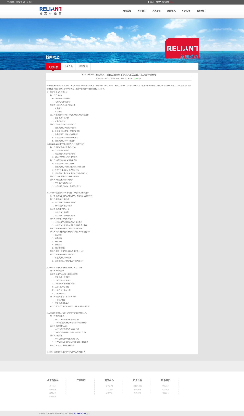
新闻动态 (171, 11)
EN (171, 2)
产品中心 (156, 11)
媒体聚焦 (83, 66)
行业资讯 (68, 66)
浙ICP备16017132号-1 (82, 413)
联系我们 (201, 11)
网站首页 (127, 11)
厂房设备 (186, 11)
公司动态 (53, 67)
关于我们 (142, 11)
